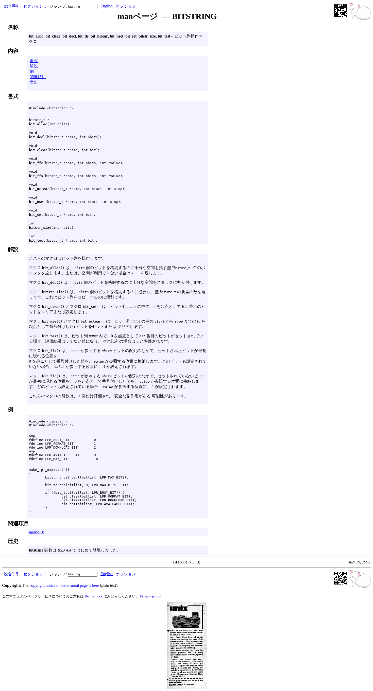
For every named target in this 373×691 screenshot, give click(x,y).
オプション (126, 6)
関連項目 (38, 77)
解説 (34, 66)
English (106, 6)
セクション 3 (34, 6)
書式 (34, 61)
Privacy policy (150, 596)
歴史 (34, 82)
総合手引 (12, 6)
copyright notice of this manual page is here (64, 585)
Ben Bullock (94, 596)
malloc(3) (36, 532)
